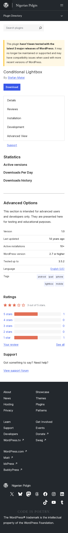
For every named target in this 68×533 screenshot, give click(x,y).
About (7, 392)
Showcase (42, 392)
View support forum (16, 370)
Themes (41, 398)
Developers (10, 434)
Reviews (12, 109)
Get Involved (44, 422)
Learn (7, 422)
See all (60, 344)
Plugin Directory (12, 15)
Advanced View (17, 136)
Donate (42, 434)
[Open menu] (62, 5)
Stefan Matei (16, 77)
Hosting (8, 404)
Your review (10, 344)
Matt (8, 457)
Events (40, 428)
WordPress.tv (13, 440)
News (7, 398)
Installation (14, 118)
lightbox (49, 284)
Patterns (41, 410)
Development (15, 127)
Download (12, 87)
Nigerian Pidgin (21, 485)
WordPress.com (15, 451)
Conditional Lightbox (22, 72)
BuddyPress (12, 470)
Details (11, 100)
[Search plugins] (40, 27)
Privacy (8, 410)
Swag (41, 440)
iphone (59, 276)
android (42, 276)
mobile (59, 284)
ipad (51, 276)
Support (12, 145)
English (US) (58, 268)
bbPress (10, 463)
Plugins (40, 404)
